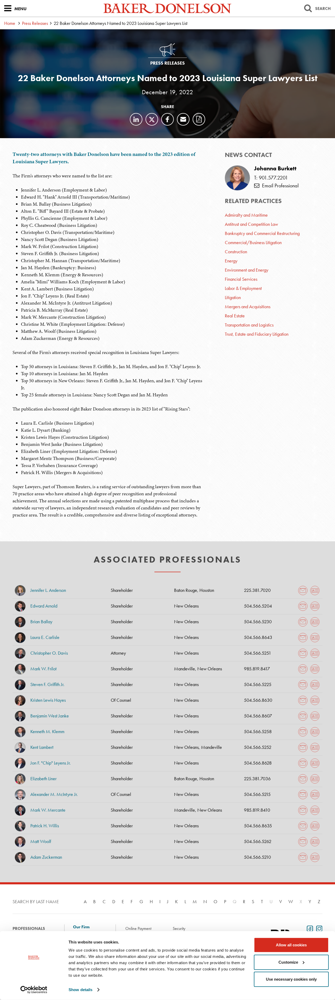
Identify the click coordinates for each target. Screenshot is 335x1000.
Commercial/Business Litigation (253, 242)
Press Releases (35, 23)
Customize (288, 962)
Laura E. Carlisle (44, 637)
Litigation (233, 297)
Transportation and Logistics (249, 325)
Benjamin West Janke (49, 716)
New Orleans (186, 606)
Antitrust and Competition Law (251, 224)
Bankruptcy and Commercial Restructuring (262, 233)
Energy (231, 261)
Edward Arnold (43, 606)
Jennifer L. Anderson (48, 590)
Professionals (29, 928)
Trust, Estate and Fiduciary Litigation (256, 334)
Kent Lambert (41, 747)
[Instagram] (318, 928)
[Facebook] (167, 119)
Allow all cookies (291, 945)
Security (179, 928)
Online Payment (138, 928)
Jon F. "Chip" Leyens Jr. (50, 763)
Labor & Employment (243, 288)
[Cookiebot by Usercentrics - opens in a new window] (34, 990)
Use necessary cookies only (291, 979)
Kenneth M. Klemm (47, 731)
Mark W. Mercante (47, 810)
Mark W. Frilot (43, 669)
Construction (236, 252)
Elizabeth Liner (43, 779)
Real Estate (235, 316)
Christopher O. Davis (49, 653)
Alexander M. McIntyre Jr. (54, 794)
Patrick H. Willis (44, 826)
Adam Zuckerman (46, 857)
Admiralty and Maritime (246, 215)
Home (9, 23)
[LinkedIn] (136, 119)
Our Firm (81, 927)
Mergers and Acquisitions (247, 307)
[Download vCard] (314, 590)
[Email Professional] (302, 590)
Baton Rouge (185, 590)
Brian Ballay (41, 622)
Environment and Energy (246, 270)
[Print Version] (199, 119)
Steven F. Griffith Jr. (47, 684)
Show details (80, 989)
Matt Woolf (40, 841)
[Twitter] (152, 119)
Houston (206, 590)
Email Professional (279, 185)
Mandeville (184, 669)
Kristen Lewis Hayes (48, 700)
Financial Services (241, 279)
